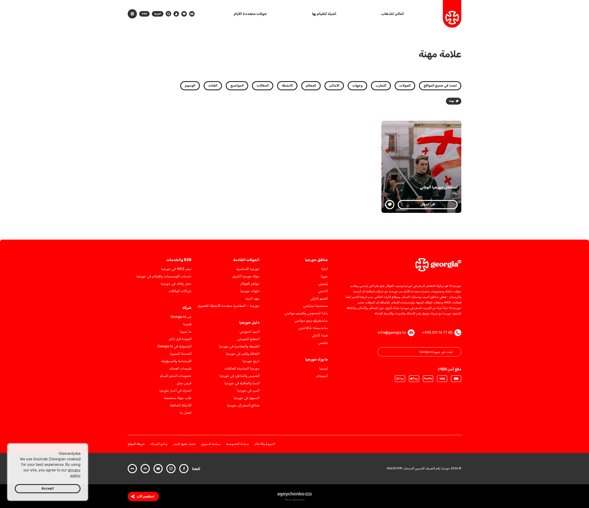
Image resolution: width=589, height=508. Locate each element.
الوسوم (190, 86)
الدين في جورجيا (248, 391)
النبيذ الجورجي (250, 332)
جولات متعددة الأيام (250, 14)
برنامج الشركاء (159, 444)
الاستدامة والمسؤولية (176, 361)
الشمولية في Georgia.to (174, 346)
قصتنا (187, 324)
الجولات (405, 86)
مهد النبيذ (252, 298)
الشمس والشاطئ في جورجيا (239, 376)
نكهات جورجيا (250, 291)
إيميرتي (323, 284)
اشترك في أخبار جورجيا (175, 391)
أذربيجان (322, 376)
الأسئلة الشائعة (180, 405)
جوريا (324, 276)
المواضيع (237, 86)
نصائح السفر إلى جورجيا (243, 405)
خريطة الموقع (136, 444)
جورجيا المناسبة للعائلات (242, 368)
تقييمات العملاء (180, 368)
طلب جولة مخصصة (177, 398)
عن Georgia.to (181, 317)
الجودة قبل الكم (180, 339)
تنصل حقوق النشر (184, 444)
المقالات (263, 86)
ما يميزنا (185, 332)
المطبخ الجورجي (248, 339)
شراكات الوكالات (180, 291)
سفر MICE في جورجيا (176, 269)
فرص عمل (184, 383)
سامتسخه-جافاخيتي (313, 328)
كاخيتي (323, 291)
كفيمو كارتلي (319, 298)
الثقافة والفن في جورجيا (243, 354)
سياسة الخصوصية (237, 444)
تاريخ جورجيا (251, 361)
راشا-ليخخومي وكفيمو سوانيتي (306, 313)
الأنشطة (287, 86)
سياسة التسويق (211, 444)
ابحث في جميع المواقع (440, 86)
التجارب (380, 86)
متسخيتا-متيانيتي (315, 306)
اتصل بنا (185, 413)
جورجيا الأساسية (248, 269)
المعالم (311, 86)
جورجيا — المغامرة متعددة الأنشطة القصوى (229, 306)
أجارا (324, 269)
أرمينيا (323, 368)
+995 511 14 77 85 (437, 332)
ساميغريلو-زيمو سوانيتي (311, 321)
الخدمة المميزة (180, 354)
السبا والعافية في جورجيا (242, 383)
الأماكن (334, 86)
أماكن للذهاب (392, 14)
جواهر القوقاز (250, 284)
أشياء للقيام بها (324, 14)
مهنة (451, 101)
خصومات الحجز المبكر (175, 376)
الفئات (212, 86)
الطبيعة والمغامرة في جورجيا (239, 346)
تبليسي (323, 343)
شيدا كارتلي (320, 335)
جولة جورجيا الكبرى (246, 276)
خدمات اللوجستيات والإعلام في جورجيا (163, 276)
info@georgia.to (392, 332)
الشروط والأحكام (264, 444)
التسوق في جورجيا (247, 398)
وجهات (357, 86)
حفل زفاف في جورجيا (176, 284)
